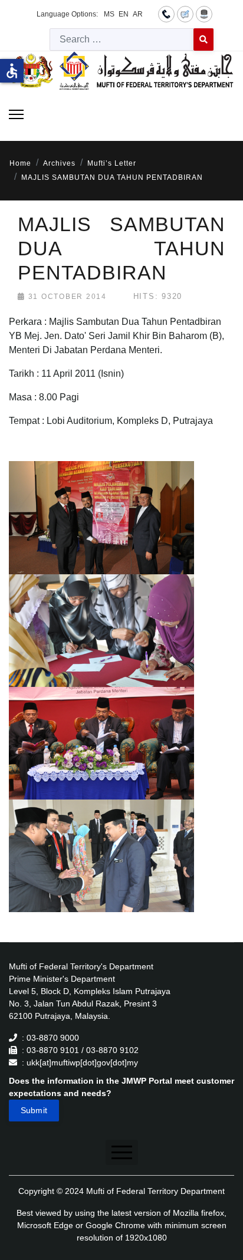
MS (109, 14)
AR (138, 14)
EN (124, 14)
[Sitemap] (204, 13)
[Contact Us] (166, 13)
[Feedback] (185, 13)
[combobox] (122, 39)
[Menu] (16, 114)
